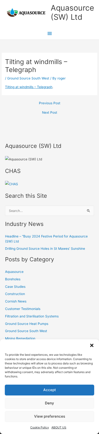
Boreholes (12, 279)
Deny (49, 403)
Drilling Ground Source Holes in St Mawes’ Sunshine (45, 248)
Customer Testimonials (22, 309)
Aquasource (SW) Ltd (72, 12)
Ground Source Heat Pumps (26, 324)
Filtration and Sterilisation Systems (32, 316)
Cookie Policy (39, 427)
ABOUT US (58, 427)
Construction (15, 294)
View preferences (49, 416)
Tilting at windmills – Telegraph (28, 87)
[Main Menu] (49, 33)
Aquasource (14, 272)
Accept (49, 390)
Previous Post (49, 103)
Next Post (49, 112)
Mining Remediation (20, 338)
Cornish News (15, 301)
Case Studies (15, 287)
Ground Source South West (28, 78)
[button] (91, 345)
